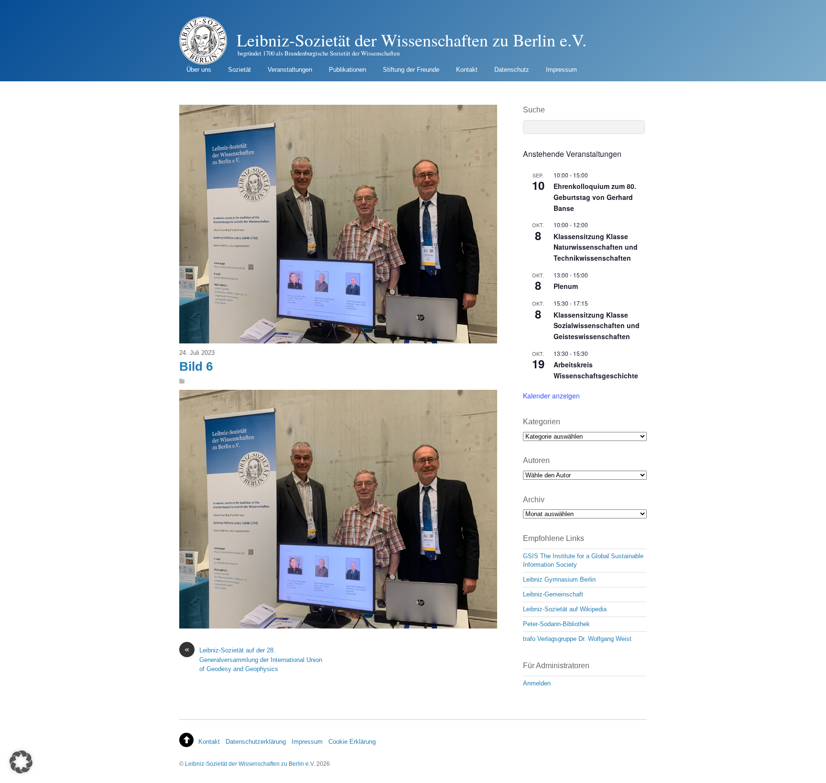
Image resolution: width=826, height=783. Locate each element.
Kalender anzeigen (551, 395)
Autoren (536, 460)
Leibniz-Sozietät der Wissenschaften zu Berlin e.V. (250, 764)
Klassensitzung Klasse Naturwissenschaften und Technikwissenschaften (596, 247)
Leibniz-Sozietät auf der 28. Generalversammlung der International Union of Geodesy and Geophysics (253, 659)
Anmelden (537, 683)
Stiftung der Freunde (411, 69)
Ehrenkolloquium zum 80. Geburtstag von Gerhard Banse (595, 196)
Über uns (198, 69)
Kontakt (467, 69)
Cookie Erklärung (352, 741)
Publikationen (347, 69)
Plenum (566, 286)
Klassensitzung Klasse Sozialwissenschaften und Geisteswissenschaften (597, 325)
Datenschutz (511, 69)
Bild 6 (196, 366)
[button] (21, 762)
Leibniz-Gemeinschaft (553, 594)
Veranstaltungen (290, 69)
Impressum (561, 69)
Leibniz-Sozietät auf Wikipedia (565, 609)
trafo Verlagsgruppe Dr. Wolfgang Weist (577, 638)
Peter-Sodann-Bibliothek (556, 624)
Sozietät (239, 69)
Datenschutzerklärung (256, 741)
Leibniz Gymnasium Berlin (559, 579)
